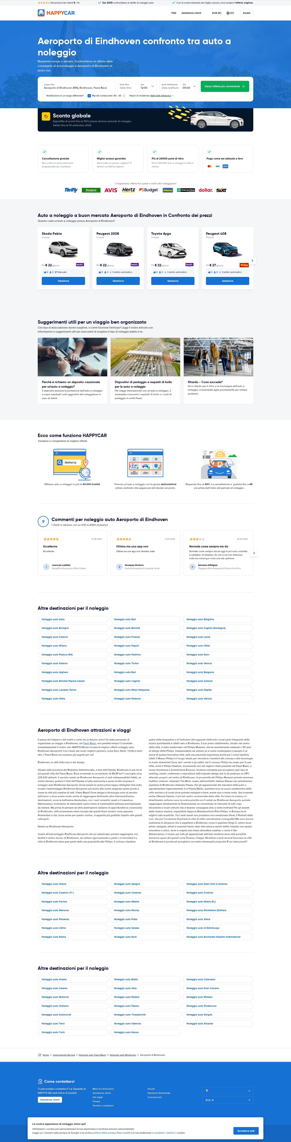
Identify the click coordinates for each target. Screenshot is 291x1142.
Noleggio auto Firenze (127, 637)
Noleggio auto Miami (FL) (201, 901)
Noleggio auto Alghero (55, 672)
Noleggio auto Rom (198, 654)
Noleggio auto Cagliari (127, 681)
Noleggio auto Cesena (54, 988)
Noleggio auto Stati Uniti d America (207, 884)
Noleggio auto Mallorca (55, 997)
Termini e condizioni (103, 1105)
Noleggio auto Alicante (200, 1023)
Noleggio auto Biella (126, 979)
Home (46, 1055)
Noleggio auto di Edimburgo (203, 928)
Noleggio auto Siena (198, 919)
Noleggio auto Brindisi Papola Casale (63, 681)
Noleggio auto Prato (125, 919)
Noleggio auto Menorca (55, 910)
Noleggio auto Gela (125, 988)
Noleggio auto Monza (126, 910)
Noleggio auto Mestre (126, 901)
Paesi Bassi (89, 743)
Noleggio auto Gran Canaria (203, 988)
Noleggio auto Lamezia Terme (59, 690)
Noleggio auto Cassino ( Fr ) (58, 893)
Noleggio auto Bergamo (200, 619)
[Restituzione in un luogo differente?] (43, 95)
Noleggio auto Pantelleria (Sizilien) (206, 910)
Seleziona (63, 281)
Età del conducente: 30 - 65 (106, 95)
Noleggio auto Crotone (200, 893)
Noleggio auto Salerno (55, 663)
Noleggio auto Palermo (127, 654)
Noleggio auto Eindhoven (123, 1055)
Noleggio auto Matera (126, 997)
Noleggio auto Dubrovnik (56, 1014)
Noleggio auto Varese (126, 928)
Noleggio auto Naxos (126, 1032)
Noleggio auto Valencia (127, 1023)
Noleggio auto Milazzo (200, 997)
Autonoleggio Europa (64, 1055)
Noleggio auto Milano (54, 646)
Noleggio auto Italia (53, 619)
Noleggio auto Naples (199, 690)
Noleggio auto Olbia (198, 646)
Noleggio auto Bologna (55, 628)
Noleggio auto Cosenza (127, 893)
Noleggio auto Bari (125, 619)
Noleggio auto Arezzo (54, 979)
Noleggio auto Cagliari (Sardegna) (206, 628)
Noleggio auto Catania (55, 637)
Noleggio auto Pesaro (126, 1006)
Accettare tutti (246, 1131)
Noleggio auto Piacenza (55, 919)
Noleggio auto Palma (54, 937)
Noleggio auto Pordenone (201, 1006)
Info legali (98, 1097)
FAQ (173, 13)
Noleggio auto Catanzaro (201, 979)
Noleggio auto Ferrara (54, 901)
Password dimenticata (159, 1093)
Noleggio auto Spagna (127, 884)
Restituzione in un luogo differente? (64, 95)
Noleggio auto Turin (53, 1032)
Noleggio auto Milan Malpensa (132, 690)
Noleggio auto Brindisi (127, 628)
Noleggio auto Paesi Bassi (92, 1055)
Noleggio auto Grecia (54, 884)
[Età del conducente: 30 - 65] (89, 95)
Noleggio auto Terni (53, 1023)
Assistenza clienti (191, 13)
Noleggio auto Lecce (198, 637)
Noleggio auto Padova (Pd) (57, 654)
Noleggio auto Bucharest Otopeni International (213, 937)
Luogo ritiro (49, 84)
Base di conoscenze (103, 1088)
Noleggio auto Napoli (126, 646)
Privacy (96, 1101)
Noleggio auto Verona (199, 663)
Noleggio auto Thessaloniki (130, 1014)
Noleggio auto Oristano (55, 1006)
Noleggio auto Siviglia (199, 1014)
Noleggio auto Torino (126, 663)
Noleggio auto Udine (54, 928)
